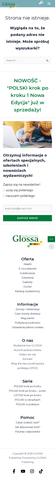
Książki (27, 264)
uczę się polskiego (19, 190)
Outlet (27, 286)
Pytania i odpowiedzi (27, 431)
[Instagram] (32, 471)
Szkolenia (27, 277)
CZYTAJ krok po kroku (27, 395)
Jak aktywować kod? (27, 427)
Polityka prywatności (27, 322)
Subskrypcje (27, 273)
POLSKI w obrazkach (27, 399)
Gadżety (27, 282)
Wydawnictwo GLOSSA (27, 345)
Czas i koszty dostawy (27, 313)
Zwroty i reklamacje (28, 309)
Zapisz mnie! (27, 218)
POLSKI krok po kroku (27, 386)
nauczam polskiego (20, 196)
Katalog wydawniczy (27, 291)
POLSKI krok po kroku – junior (27, 390)
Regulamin (27, 318)
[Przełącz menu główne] (49, 3)
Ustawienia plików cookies (27, 327)
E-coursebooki (27, 268)
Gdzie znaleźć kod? (27, 422)
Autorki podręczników (27, 350)
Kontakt (28, 359)
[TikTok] (41, 471)
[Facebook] (14, 471)
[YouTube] (23, 471)
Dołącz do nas (27, 354)
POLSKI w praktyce (27, 404)
